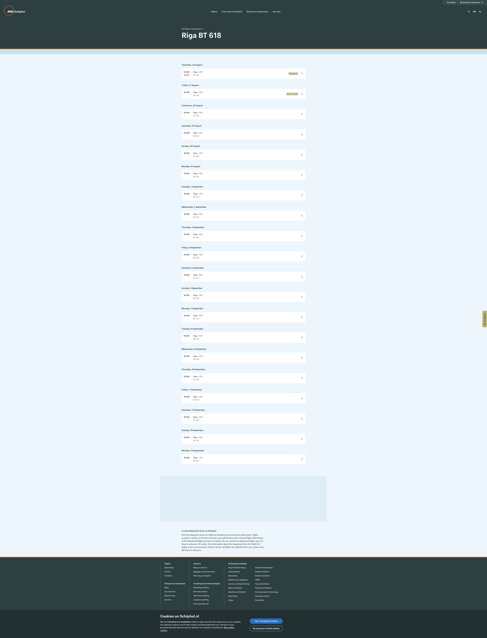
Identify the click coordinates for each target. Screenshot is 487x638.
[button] (484, 319)
